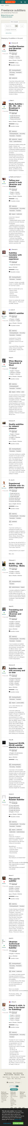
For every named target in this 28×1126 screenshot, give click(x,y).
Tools (22, 1074)
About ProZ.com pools (7, 15)
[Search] (21, 2)
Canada (4, 51)
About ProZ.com (6, 1077)
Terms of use (18, 1078)
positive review (14, 958)
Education (17, 1074)
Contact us (14, 1089)
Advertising (22, 1077)
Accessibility (11, 1082)
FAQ (13, 1078)
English (18, 1082)
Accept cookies (18, 1123)
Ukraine (4, 108)
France (4, 1010)
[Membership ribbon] (9, 43)
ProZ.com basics (15, 1077)
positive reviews (15, 65)
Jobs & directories (18, 1073)
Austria (4, 883)
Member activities (8, 1074)
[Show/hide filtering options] (22, 26)
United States (4, 317)
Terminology (8, 1073)
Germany (4, 488)
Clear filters (9, 33)
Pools (2, 5)
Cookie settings (7, 1123)
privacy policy (18, 1119)
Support (8, 1078)
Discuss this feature (7, 17)
